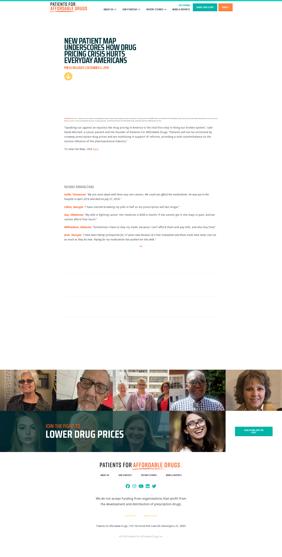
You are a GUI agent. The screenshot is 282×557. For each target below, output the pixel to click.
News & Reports (181, 9)
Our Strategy (129, 9)
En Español (184, 5)
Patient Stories (154, 9)
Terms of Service (150, 515)
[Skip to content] (68, 76)
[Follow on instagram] (134, 486)
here (95, 149)
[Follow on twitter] (154, 486)
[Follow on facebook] (128, 486)
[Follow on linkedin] (147, 486)
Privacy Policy (130, 515)
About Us (108, 9)
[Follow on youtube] (141, 486)
